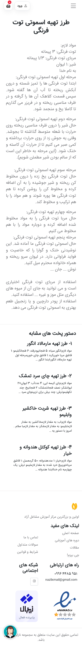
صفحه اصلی (70, 533)
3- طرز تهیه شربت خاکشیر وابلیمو (47, 411)
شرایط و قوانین (27, 552)
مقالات (74, 547)
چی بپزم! (73, 555)
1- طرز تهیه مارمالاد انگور (49, 343)
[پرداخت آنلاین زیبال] (26, 606)
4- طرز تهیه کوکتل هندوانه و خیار (45, 450)
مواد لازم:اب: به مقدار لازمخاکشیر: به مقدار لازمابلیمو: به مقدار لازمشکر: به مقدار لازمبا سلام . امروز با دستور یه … (42, 426)
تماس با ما (30, 537)
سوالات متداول (28, 544)
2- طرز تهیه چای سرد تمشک (45, 376)
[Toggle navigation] (73, 6)
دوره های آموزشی (67, 540)
